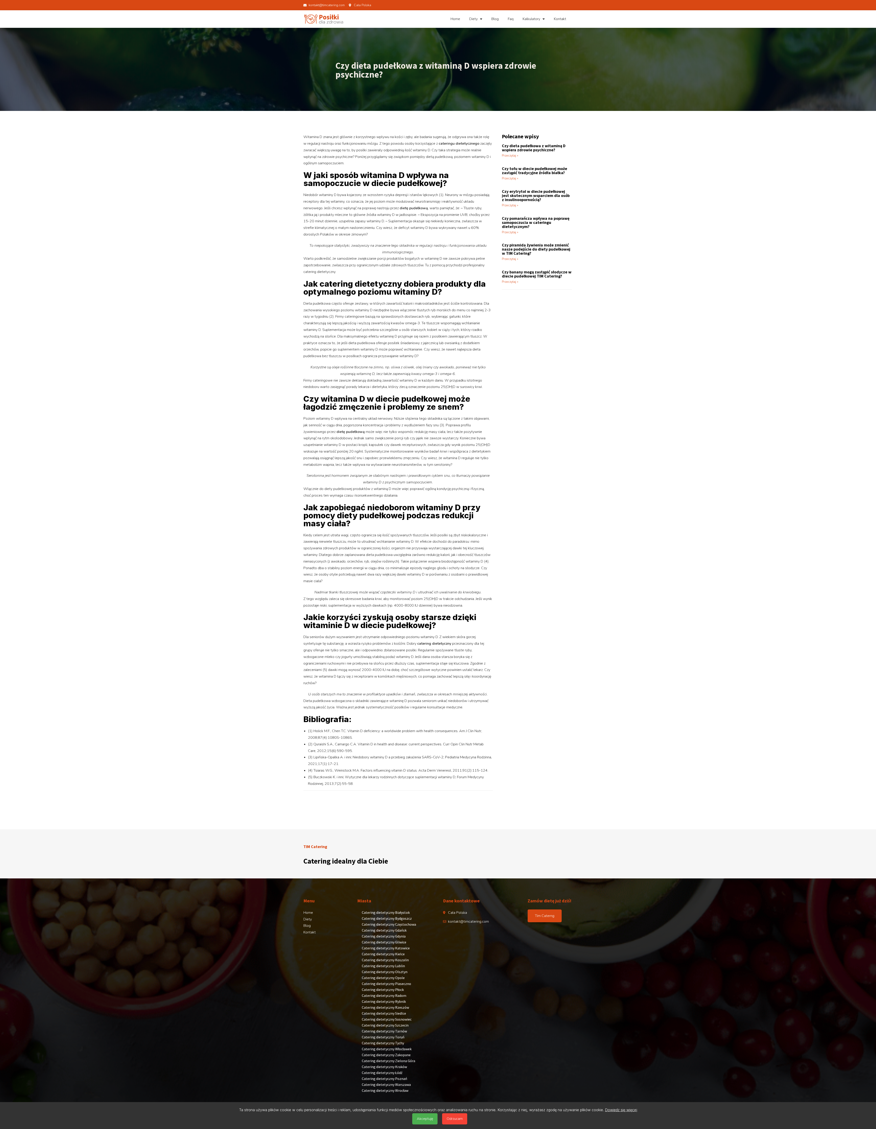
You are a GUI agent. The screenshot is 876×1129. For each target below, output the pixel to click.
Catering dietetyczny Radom (384, 995)
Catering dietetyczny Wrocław (385, 1090)
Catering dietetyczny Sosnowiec (387, 1019)
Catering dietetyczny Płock (383, 989)
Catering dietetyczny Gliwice (384, 942)
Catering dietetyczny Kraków (384, 1066)
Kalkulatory (531, 18)
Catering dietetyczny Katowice (386, 948)
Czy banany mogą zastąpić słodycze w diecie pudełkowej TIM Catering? (536, 274)
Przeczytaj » (510, 155)
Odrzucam (455, 1118)
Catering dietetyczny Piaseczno (386, 983)
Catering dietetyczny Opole (383, 977)
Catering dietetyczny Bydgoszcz (387, 918)
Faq (511, 18)
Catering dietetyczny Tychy (383, 1043)
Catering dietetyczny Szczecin (385, 1025)
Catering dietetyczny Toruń (383, 1037)
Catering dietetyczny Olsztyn (384, 971)
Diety (473, 18)
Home (455, 18)
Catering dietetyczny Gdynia (384, 936)
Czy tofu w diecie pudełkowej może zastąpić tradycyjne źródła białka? (534, 170)
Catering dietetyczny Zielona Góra (388, 1060)
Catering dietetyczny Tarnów (384, 1031)
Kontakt (560, 18)
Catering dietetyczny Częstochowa (389, 924)
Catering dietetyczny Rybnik (384, 1001)
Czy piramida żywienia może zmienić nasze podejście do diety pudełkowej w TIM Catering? (536, 249)
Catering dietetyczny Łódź (382, 1072)
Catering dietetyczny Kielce (383, 954)
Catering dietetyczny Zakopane (386, 1055)
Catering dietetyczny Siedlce (384, 1013)
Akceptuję (425, 1118)
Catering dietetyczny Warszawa (386, 1084)
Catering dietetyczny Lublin (383, 966)
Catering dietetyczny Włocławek (387, 1049)
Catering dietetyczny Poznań (384, 1078)
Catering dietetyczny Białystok (386, 912)
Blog (495, 18)
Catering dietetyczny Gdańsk (384, 930)
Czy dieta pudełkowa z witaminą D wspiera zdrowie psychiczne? (534, 147)
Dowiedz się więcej (621, 1110)
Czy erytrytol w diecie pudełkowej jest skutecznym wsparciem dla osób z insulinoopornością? (536, 195)
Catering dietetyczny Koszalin (385, 960)
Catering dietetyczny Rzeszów (385, 1007)
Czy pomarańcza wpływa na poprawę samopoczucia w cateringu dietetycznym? (535, 222)
